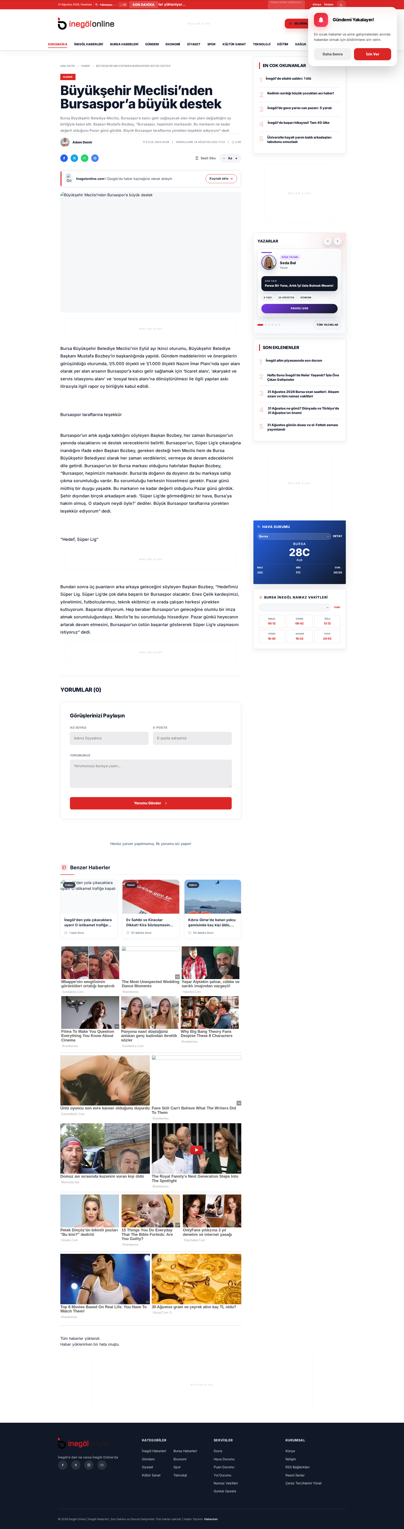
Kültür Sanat (234, 44)
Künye (317, 4)
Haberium (211, 1519)
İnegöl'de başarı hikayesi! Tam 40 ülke (298, 123)
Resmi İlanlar (295, 1475)
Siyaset (193, 44)
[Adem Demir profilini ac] (65, 142)
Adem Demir (82, 142)
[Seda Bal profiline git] (268, 262)
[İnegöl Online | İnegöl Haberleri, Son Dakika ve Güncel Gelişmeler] (86, 24)
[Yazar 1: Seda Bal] (260, 325)
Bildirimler (303, 23)
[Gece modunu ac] (341, 4)
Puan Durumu (224, 1467)
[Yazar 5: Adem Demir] (276, 325)
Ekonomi (173, 44)
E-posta (160, 727)
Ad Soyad (78, 727)
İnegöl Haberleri (88, 44)
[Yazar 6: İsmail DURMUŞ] (279, 325)
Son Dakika (57, 44)
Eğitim (282, 44)
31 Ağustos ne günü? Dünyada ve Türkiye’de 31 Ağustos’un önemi (303, 410)
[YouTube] (102, 1465)
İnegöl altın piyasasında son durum (294, 360)
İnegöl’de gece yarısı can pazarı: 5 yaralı (299, 108)
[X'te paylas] (74, 158)
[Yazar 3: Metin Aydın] (269, 325)
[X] (75, 1465)
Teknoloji (262, 44)
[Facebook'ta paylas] (64, 158)
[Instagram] (89, 1465)
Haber (85, 66)
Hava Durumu (224, 1459)
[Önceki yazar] (328, 241)
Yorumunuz (80, 755)
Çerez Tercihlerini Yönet (303, 1483)
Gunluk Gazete (225, 1491)
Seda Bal (288, 262)
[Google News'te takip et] (95, 158)
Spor (211, 44)
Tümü (337, 607)
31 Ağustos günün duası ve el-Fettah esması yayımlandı (302, 427)
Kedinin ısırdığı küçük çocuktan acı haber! (300, 93)
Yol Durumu (222, 1475)
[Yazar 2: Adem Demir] (266, 325)
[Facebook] (62, 1465)
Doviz (218, 1451)
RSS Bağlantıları (297, 1467)
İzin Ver (372, 54)
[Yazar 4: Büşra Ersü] (272, 325)
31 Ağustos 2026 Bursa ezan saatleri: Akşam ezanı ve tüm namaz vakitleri (303, 394)
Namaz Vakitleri (226, 1483)
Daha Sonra (333, 54)
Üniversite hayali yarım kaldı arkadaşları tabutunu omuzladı (299, 139)
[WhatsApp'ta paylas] (84, 158)
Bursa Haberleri (124, 44)
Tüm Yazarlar (327, 324)
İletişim (328, 4)
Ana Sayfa (67, 66)
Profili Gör (299, 308)
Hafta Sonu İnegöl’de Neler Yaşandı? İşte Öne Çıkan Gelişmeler (303, 377)
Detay (337, 536)
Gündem (152, 44)
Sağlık (301, 44)
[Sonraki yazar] (338, 241)
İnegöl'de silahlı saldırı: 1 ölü (288, 78)
